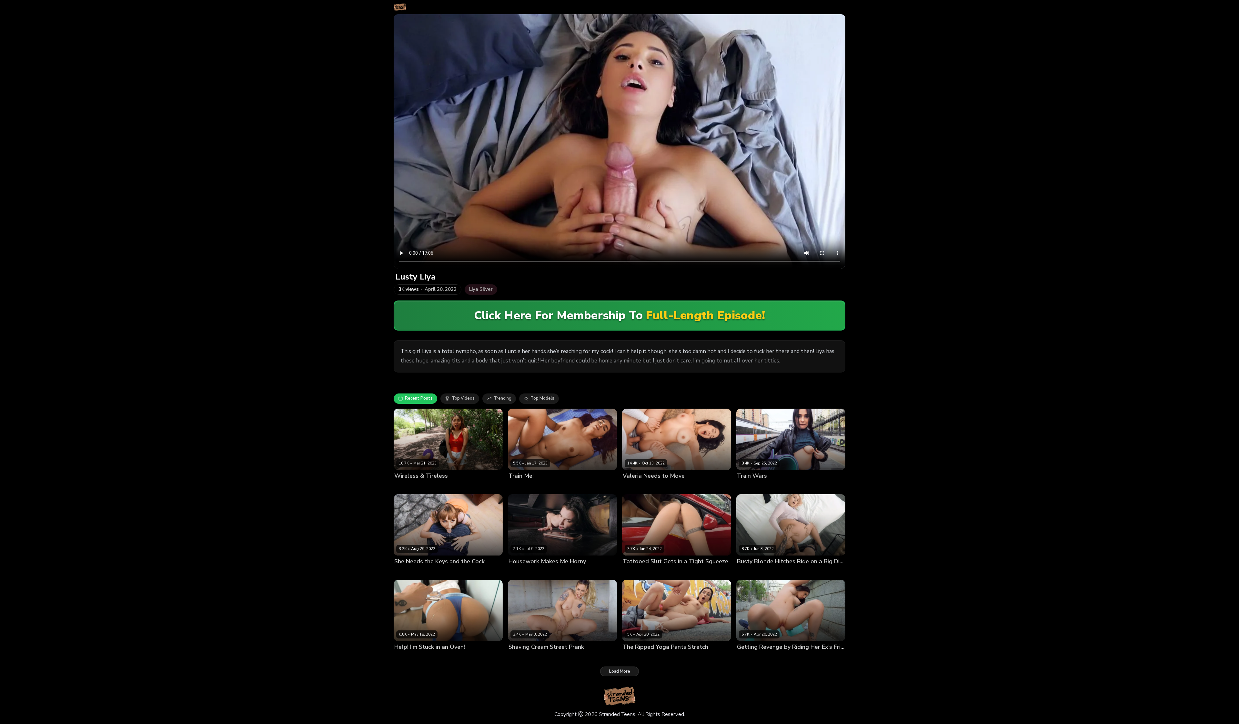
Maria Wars (749, 487)
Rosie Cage (520, 487)
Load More (619, 671)
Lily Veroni (633, 572)
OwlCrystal (406, 658)
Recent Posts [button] (419, 398)
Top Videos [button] (463, 398)
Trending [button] (502, 398)
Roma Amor (749, 658)
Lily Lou (516, 572)
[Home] (400, 7)
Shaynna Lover (524, 658)
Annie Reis (634, 658)
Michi (399, 487)
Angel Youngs (408, 572)
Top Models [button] (542, 398)
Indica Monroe (751, 572)
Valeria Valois (637, 487)
